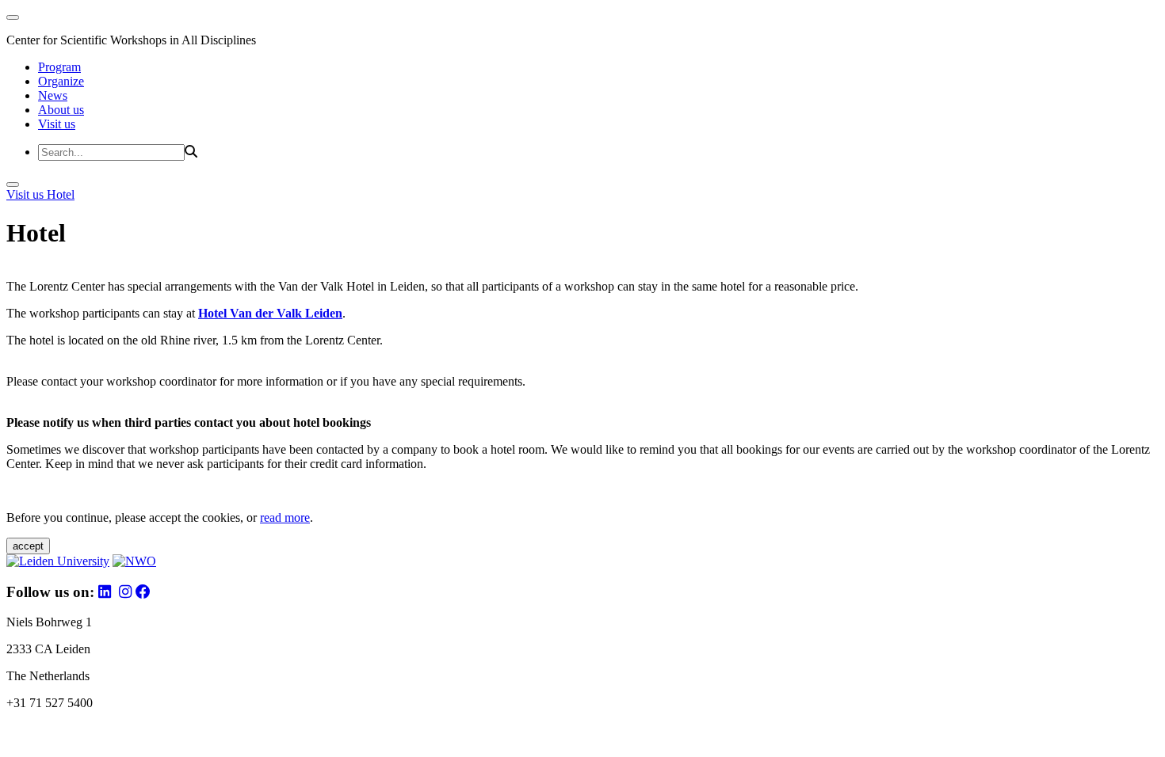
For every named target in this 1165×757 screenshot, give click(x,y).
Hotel (60, 194)
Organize (61, 81)
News (52, 95)
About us (61, 109)
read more (285, 517)
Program (59, 67)
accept (28, 546)
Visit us (56, 124)
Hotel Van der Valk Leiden (270, 313)
